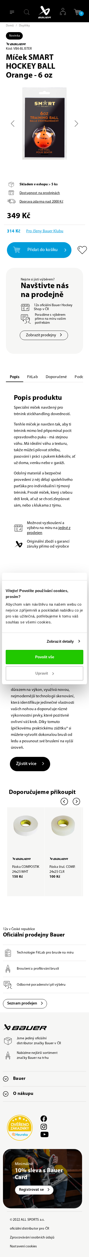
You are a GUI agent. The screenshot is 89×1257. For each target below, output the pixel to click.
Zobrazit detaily (60, 641)
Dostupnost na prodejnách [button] (40, 193)
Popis (14, 377)
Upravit (41, 673)
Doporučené (56, 377)
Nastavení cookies (23, 1246)
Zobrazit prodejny (41, 335)
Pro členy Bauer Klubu (44, 231)
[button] (77, 14)
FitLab (32, 377)
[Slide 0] (44, 154)
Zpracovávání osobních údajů (32, 1237)
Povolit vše (44, 657)
